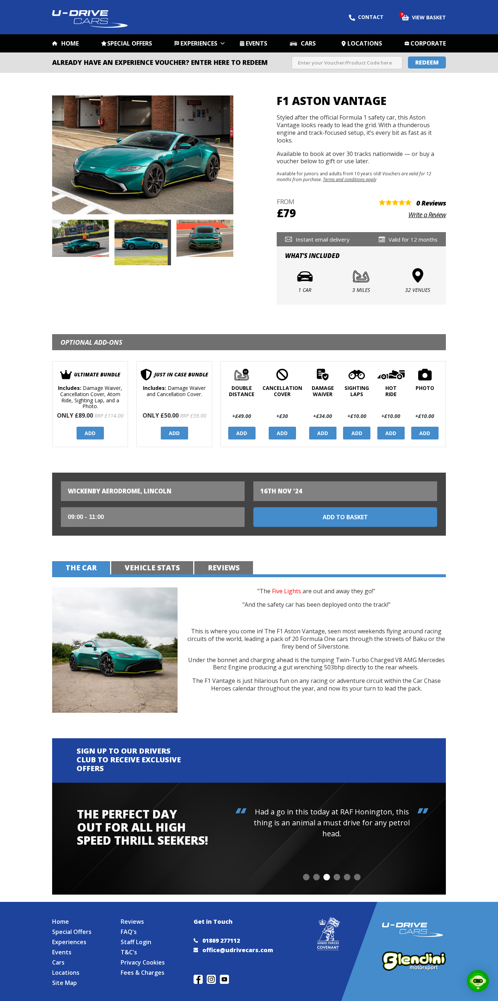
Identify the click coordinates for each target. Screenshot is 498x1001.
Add (90, 433)
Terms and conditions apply (349, 179)
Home (70, 43)
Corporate (428, 43)
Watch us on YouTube (224, 979)
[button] (306, 877)
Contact (371, 16)
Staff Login (136, 942)
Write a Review (427, 214)
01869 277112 (221, 940)
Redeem (427, 62)
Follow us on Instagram (211, 979)
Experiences (198, 43)
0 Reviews (431, 203)
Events (256, 43)
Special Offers (129, 43)
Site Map (64, 983)
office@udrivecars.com (237, 950)
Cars (308, 43)
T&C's (129, 952)
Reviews (132, 922)
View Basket (424, 17)
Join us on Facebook (198, 979)
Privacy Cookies (143, 962)
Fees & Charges (142, 973)
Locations (364, 43)
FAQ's (129, 932)
